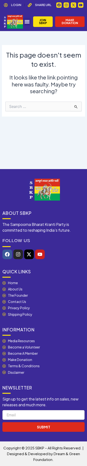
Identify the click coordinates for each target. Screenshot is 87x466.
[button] (27, 22)
